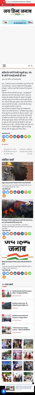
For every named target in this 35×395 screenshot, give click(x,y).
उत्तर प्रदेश (4, 144)
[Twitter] (7, 136)
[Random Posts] (29, 65)
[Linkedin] (14, 136)
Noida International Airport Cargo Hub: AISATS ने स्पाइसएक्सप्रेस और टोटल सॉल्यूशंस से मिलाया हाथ (21, 318)
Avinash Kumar (16, 296)
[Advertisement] (17, 44)
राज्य (7, 144)
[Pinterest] (18, 136)
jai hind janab (16, 79)
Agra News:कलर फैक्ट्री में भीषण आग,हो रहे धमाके (16, 183)
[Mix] (25, 136)
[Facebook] (3, 136)
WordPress (17, 392)
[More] (3, 140)
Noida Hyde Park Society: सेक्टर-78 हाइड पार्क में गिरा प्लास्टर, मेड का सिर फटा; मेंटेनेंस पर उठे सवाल (22, 294)
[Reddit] (11, 136)
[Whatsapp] (29, 136)
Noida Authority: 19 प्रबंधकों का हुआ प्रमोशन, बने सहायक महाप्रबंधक (20, 305)
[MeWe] (22, 136)
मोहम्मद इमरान (15, 308)
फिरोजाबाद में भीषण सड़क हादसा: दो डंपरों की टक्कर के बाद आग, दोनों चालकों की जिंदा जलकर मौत (17, 221)
